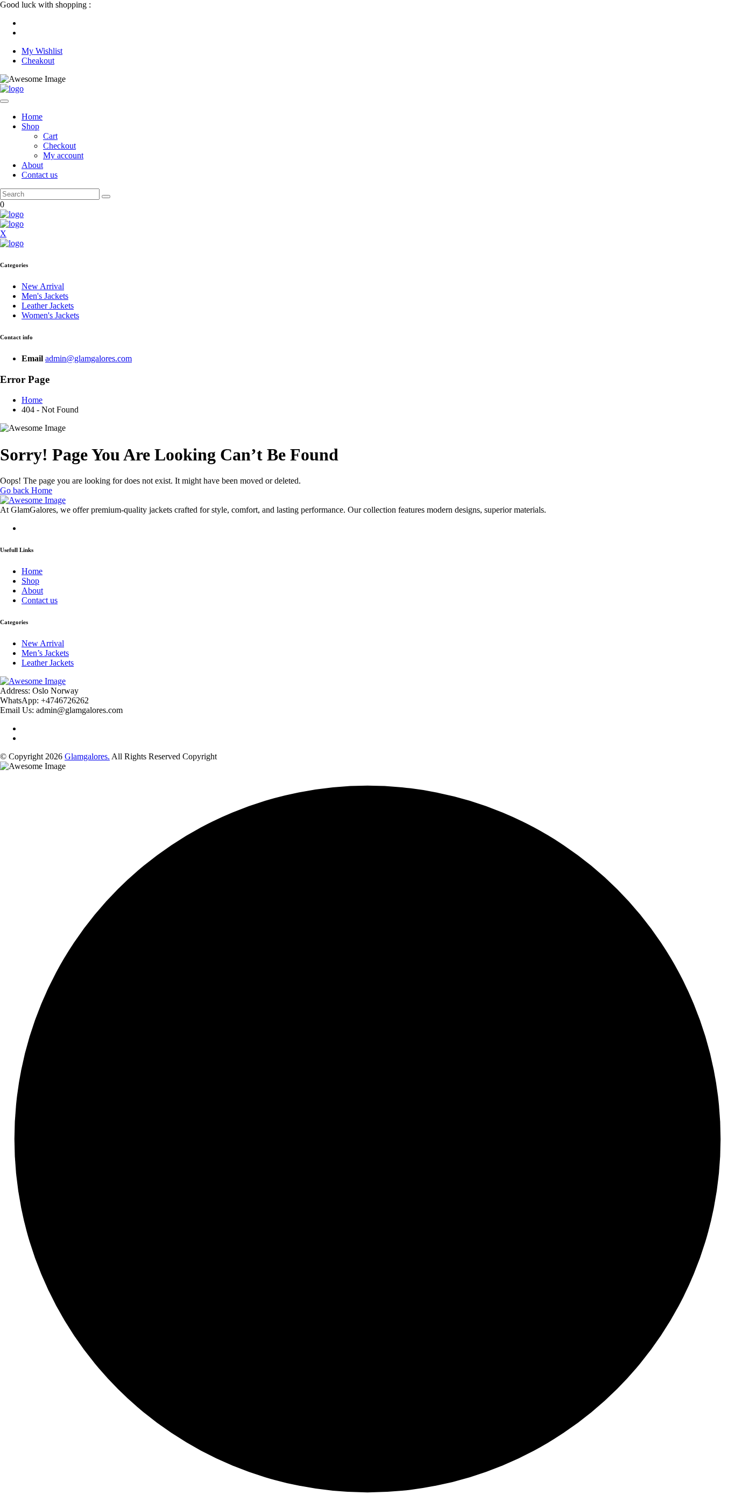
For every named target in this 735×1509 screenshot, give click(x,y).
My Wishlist (42, 50)
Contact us (40, 174)
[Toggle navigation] (4, 101)
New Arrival (43, 286)
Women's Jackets (50, 315)
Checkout (59, 145)
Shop (30, 126)
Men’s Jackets (45, 653)
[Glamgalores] (12, 88)
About (32, 165)
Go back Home (26, 490)
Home (32, 116)
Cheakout (38, 60)
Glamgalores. (87, 756)
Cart (50, 136)
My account (63, 155)
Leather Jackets (48, 305)
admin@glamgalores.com (88, 358)
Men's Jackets (45, 296)
